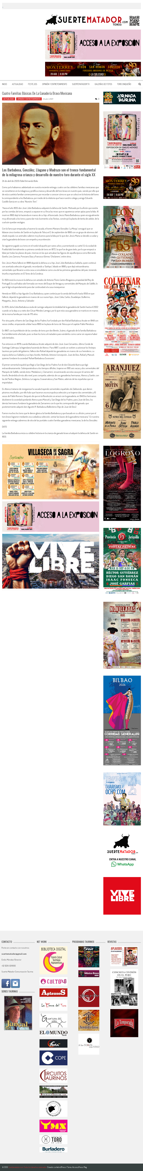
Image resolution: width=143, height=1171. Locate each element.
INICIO (4, 84)
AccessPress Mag (79, 1167)
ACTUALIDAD (17, 84)
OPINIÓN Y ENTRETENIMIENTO (54, 84)
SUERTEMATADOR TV (81, 84)
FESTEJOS (32, 84)
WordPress (61, 1167)
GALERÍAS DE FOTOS (103, 84)
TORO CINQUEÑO (124, 84)
